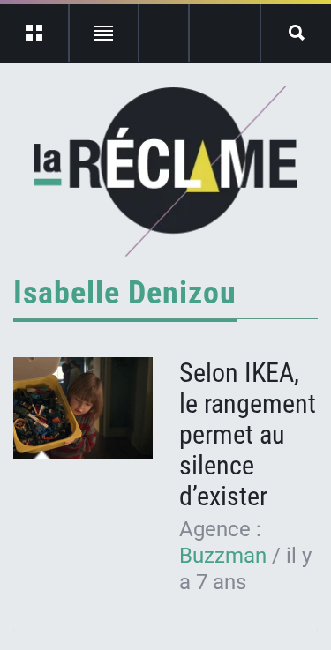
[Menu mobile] (35, 33)
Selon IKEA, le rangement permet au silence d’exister (247, 434)
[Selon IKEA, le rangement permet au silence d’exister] (83, 408)
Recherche (296, 33)
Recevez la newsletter (225, 33)
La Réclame (165, 171)
